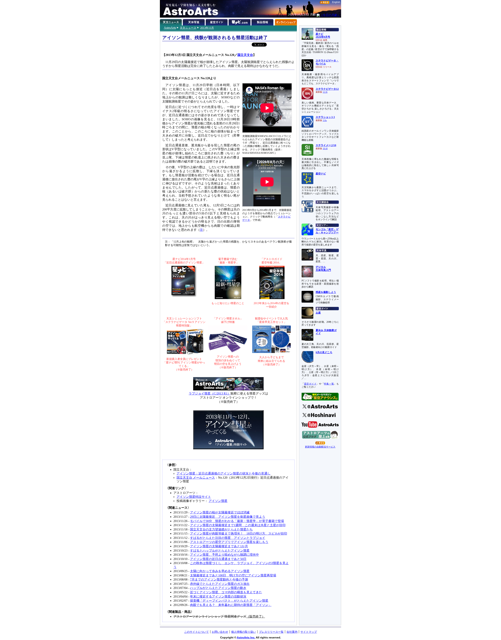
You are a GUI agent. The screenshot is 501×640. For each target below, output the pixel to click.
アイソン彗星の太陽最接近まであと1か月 (219, 546)
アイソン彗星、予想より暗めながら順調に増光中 (224, 554)
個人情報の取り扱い (243, 631)
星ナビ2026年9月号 (323, 36)
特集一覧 (329, 383)
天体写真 (194, 21)
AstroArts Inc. (246, 637)
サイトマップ (308, 631)
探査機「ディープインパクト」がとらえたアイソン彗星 (229, 600)
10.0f (325, 148)
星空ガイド (217, 21)
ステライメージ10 (326, 145)
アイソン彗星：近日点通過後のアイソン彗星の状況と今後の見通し (223, 473)
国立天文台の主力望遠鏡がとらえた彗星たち (221, 529)
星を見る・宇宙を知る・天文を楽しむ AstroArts (189, 9)
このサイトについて (196, 631)
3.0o (325, 120)
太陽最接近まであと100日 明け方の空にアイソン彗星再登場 (233, 575)
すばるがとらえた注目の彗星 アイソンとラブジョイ (227, 537)
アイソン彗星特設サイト (194, 496)
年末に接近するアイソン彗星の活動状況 (218, 596)
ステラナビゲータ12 (327, 89)
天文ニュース (188, 27)
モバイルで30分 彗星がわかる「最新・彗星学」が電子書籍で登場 (237, 521)
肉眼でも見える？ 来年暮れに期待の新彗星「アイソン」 (230, 605)
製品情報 (262, 21)
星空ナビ (321, 173)
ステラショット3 (325, 117)
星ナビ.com (240, 21)
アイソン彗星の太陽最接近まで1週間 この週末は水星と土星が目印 (238, 525)
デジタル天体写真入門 (323, 268)
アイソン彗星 (218, 500)
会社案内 (292, 631)
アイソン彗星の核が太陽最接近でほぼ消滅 (220, 512)
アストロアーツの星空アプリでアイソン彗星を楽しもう (229, 542)
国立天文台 (245, 55)
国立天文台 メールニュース (196, 477)
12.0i (325, 92)
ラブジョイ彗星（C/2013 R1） (210, 393)
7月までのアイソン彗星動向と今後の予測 (219, 579)
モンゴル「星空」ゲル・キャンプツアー (327, 231)
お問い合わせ (220, 631)
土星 (318, 312)
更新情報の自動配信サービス (320, 446)
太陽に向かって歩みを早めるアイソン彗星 (220, 571)
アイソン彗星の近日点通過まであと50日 (218, 559)
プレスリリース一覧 (271, 631)
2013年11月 (207, 27)
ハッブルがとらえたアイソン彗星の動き (218, 588)
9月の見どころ (324, 352)
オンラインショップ (285, 21)
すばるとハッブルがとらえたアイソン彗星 (220, 550)
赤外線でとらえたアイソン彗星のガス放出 (220, 583)
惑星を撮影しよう (326, 292)
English (336, 2)
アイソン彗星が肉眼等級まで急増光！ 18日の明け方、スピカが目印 (238, 533)
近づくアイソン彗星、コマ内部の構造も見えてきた (226, 592)
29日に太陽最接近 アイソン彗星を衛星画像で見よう (227, 516)
